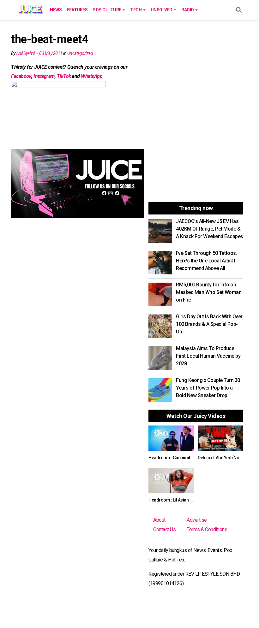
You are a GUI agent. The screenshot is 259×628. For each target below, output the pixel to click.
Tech (136, 9)
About (159, 520)
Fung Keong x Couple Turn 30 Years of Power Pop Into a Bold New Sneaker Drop (208, 387)
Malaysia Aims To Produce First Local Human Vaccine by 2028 (208, 356)
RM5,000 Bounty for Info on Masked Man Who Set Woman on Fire (208, 292)
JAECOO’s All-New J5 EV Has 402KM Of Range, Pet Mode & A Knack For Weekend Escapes (209, 228)
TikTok (64, 76)
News (56, 9)
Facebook (21, 76)
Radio (188, 9)
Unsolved (162, 9)
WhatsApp (91, 76)
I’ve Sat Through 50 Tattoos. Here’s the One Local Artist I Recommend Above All (206, 260)
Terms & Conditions (207, 529)
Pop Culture (107, 9)
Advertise (197, 520)
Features (77, 9)
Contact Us (164, 529)
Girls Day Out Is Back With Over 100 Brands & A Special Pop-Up (209, 324)
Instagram (44, 76)
